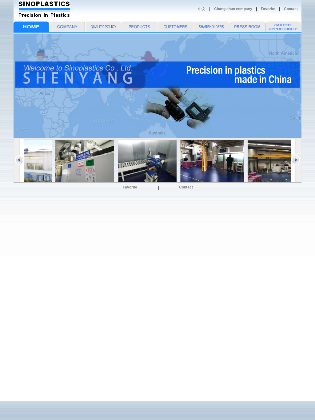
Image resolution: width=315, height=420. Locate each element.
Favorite (268, 9)
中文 (201, 9)
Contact (291, 9)
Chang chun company (233, 9)
